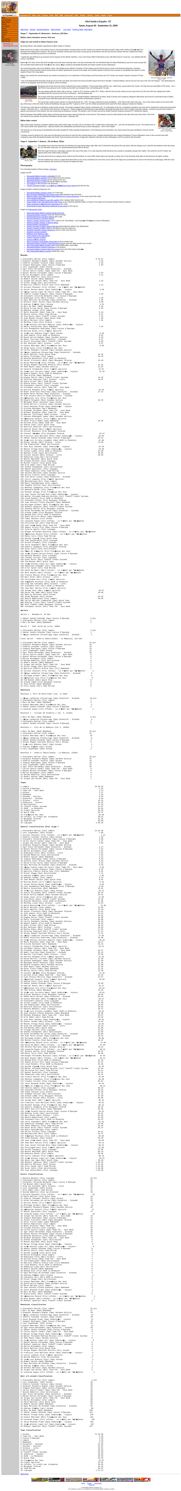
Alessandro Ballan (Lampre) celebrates (41, 176)
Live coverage (6, 20)
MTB (56, 15)
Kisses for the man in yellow (37, 182)
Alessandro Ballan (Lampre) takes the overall (43, 249)
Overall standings (43, 29)
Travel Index (98, 1483)
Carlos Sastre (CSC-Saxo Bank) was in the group (44, 202)
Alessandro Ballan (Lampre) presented (41, 247)
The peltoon (31, 183)
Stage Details (55, 29)
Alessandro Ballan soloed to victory (39, 193)
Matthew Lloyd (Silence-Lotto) (37, 234)
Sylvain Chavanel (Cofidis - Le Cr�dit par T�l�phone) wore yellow (51, 186)
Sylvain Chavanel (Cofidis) (36, 228)
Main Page (24, 29)
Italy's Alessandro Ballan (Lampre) (39, 245)
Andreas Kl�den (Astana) (36, 240)
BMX (61, 15)
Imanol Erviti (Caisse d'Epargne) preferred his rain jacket (47, 206)
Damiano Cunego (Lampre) (37, 232)
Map (3, 37)
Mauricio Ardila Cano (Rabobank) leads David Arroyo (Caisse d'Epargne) (53, 196)
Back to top (24, 1474)
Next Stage (88, 29)
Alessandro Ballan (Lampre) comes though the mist (45, 243)
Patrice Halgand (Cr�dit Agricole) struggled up (44, 204)
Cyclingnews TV (25, 15)
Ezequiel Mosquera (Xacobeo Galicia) (40, 217)
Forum (110, 15)
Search (103, 15)
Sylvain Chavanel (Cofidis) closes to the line (42, 226)
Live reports (6, 26)
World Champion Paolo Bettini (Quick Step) (42, 242)
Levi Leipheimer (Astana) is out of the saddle (43, 200)
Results (4, 24)
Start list (4, 30)
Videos (4, 34)
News (34, 15)
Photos (82, 15)
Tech (38, 15)
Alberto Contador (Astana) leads (38, 221)
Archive (89, 1483)
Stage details (6, 22)
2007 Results (6, 41)
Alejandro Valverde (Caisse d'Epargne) (41, 230)
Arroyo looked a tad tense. (36, 198)
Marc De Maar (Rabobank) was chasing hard (43, 194)
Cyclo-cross (69, 15)
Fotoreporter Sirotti (35, 209)
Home (3, 17)
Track (76, 15)
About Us (91, 1484)
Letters (97, 15)
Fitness (90, 15)
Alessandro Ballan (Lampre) (37, 178)
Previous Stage (77, 29)
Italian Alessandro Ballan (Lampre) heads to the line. (45, 213)
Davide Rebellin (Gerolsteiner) (38, 224)
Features (45, 15)
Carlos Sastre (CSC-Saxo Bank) (38, 236)
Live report (67, 29)
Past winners (6, 39)
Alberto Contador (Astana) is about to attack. (42, 223)
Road (51, 15)
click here (53, 169)
